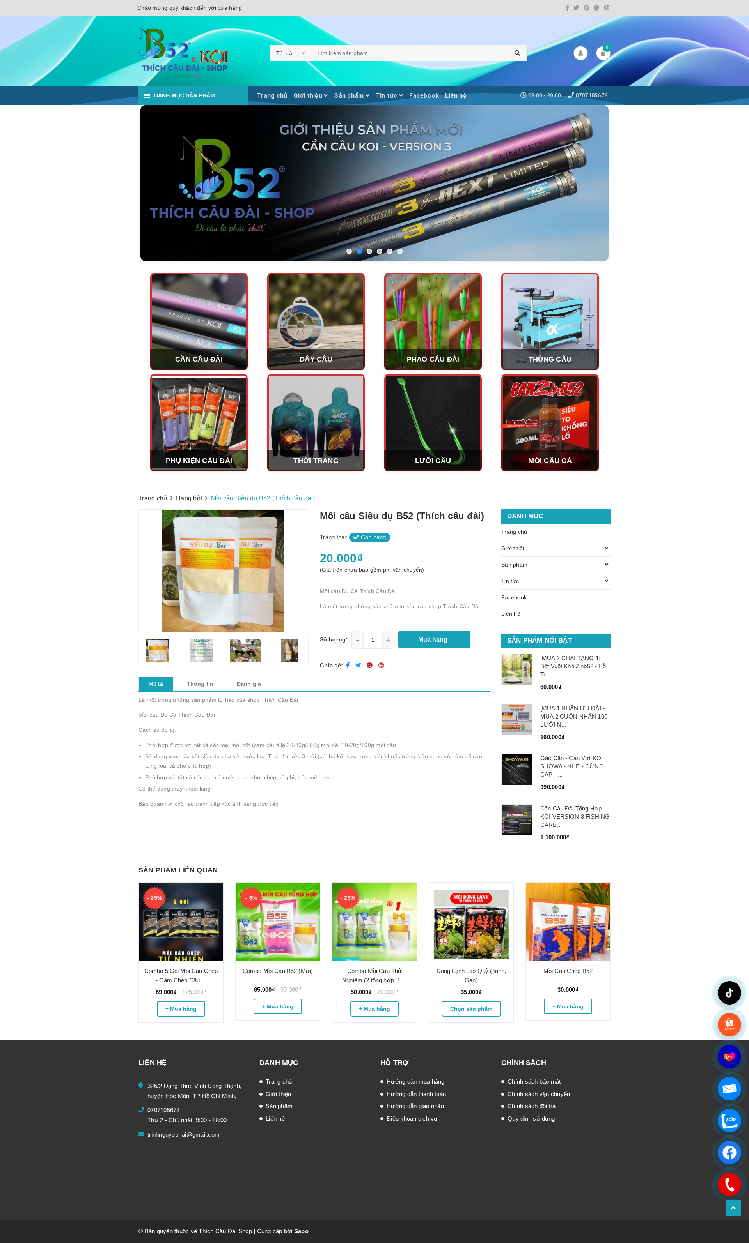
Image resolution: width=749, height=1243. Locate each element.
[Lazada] (729, 1057)
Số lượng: (334, 639)
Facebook (424, 95)
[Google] (586, 8)
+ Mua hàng (181, 1009)
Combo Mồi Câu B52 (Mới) (278, 971)
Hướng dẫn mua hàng (416, 1081)
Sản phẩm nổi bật (539, 640)
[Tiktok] (729, 993)
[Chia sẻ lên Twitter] (359, 665)
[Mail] (729, 1089)
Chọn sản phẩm (471, 1009)
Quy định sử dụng (531, 1118)
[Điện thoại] (729, 1184)
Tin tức (387, 95)
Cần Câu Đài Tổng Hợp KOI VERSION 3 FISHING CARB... (575, 816)
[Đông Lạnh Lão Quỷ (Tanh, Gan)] (471, 921)
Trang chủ (272, 95)
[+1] (381, 665)
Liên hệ (456, 95)
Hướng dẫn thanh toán (416, 1094)
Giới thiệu (308, 95)
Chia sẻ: (331, 665)
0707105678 (591, 95)
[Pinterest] (596, 8)
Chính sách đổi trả (532, 1106)
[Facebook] (567, 8)
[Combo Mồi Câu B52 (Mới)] (278, 921)
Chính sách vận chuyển (539, 1094)
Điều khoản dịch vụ (412, 1118)
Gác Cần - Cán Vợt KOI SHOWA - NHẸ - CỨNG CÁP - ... (572, 766)
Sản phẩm (349, 95)
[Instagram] (606, 8)
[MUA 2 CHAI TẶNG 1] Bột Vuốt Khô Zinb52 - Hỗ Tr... (573, 666)
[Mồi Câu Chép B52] (568, 921)
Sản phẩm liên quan (178, 870)
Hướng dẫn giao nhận (415, 1106)
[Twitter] (576, 8)
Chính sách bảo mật (534, 1081)
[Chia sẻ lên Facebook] (348, 665)
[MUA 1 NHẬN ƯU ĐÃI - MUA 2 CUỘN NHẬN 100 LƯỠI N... (573, 716)
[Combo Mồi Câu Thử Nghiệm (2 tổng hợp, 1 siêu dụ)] (374, 921)
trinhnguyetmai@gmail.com (183, 1134)
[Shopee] (729, 1025)
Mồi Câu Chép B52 (568, 971)
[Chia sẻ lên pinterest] (370, 665)
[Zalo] (729, 1120)
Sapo (301, 1231)
